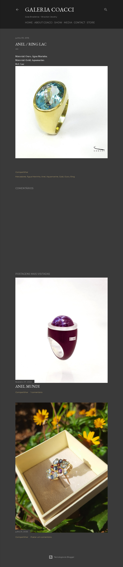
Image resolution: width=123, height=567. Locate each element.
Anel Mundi (27, 386)
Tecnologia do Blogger (64, 557)
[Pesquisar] (106, 9)
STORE (91, 22)
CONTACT (79, 22)
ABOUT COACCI (43, 22)
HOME (29, 22)
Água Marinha (33, 176)
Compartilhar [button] (21, 172)
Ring (72, 176)
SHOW (58, 22)
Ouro (66, 176)
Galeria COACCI (49, 9)
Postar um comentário (41, 537)
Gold (61, 176)
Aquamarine (52, 176)
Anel (43, 176)
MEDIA (68, 22)
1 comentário (36, 392)
